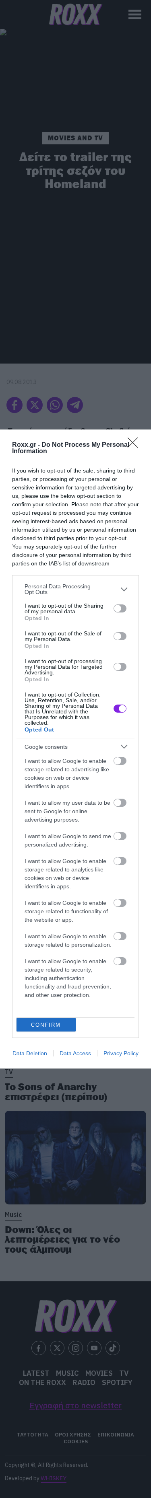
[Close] (135, 445)
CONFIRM (46, 1025)
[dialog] (75, 749)
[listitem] (75, 589)
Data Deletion (29, 1053)
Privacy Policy (121, 1053)
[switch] (120, 608)
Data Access (75, 1053)
